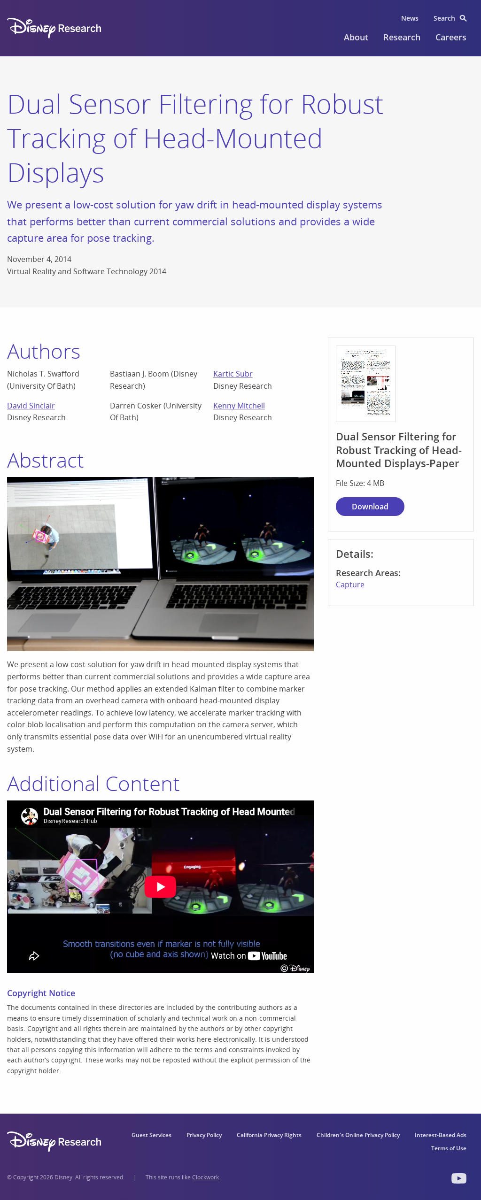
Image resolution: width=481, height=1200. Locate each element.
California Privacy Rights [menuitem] (269, 1135)
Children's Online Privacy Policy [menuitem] (358, 1135)
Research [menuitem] (401, 37)
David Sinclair (31, 405)
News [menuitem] (410, 18)
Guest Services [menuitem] (151, 1135)
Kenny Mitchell (239, 405)
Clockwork (205, 1177)
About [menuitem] (356, 37)
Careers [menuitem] (450, 37)
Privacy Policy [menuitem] (204, 1135)
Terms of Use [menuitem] (448, 1148)
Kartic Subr (233, 374)
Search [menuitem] (444, 18)
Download (370, 506)
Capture (350, 584)
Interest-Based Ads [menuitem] (440, 1135)
